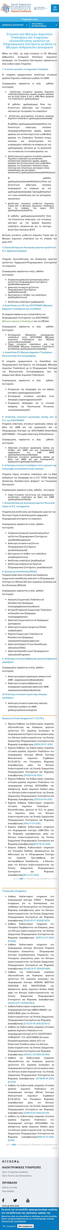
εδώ (21, 878)
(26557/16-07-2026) (45, 937)
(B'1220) (45, 1112)
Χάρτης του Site (9, 1187)
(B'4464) (30, 1003)
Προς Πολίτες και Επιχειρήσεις (17, 1175)
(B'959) (11, 1140)
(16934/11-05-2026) (32, 1054)
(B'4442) (12, 941)
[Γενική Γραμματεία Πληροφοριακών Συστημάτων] (3, 1201)
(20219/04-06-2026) (43, 799)
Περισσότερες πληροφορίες (13, 1221)
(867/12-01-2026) (31, 875)
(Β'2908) (46, 1054)
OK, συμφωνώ (9, 1226)
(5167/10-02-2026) (42, 844)
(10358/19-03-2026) (32, 1112)
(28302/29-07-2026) (43, 744)
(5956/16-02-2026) (45, 1137)
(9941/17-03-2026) (32, 823)
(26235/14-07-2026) (17, 1003)
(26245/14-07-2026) (33, 968)
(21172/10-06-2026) (32, 1023)
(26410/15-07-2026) (33, 920)
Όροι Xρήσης (8, 1191)
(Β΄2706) (12, 1082)
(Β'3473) (46, 1023)
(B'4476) (46, 920)
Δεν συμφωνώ (25, 1226)
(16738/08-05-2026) (45, 1078)
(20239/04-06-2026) (33, 775)
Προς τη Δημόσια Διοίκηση (15, 1172)
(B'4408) (46, 968)
